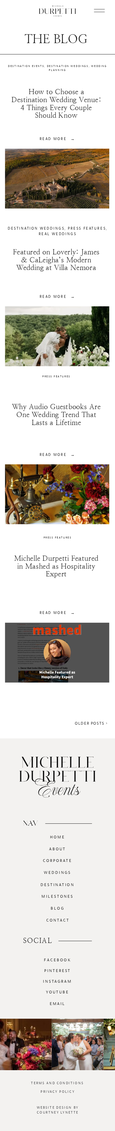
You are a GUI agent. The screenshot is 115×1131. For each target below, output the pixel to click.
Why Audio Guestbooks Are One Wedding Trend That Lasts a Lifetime (56, 415)
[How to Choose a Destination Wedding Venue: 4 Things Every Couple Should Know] (57, 179)
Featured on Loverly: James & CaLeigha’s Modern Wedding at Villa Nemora (56, 260)
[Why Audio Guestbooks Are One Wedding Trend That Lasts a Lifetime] (57, 494)
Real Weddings (58, 234)
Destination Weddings (68, 66)
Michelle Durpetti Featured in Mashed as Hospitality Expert (56, 566)
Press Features (87, 228)
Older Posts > (91, 723)
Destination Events (26, 66)
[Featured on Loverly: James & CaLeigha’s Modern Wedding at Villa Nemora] (57, 336)
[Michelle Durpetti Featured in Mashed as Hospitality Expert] (57, 652)
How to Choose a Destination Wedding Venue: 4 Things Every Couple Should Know (56, 104)
